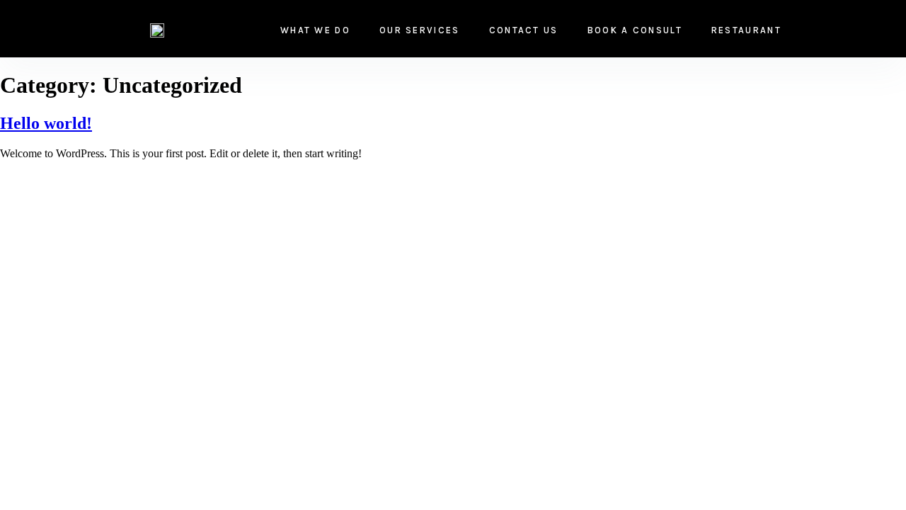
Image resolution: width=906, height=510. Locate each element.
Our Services (419, 30)
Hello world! (46, 123)
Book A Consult (634, 30)
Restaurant (746, 30)
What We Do (315, 30)
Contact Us (523, 30)
